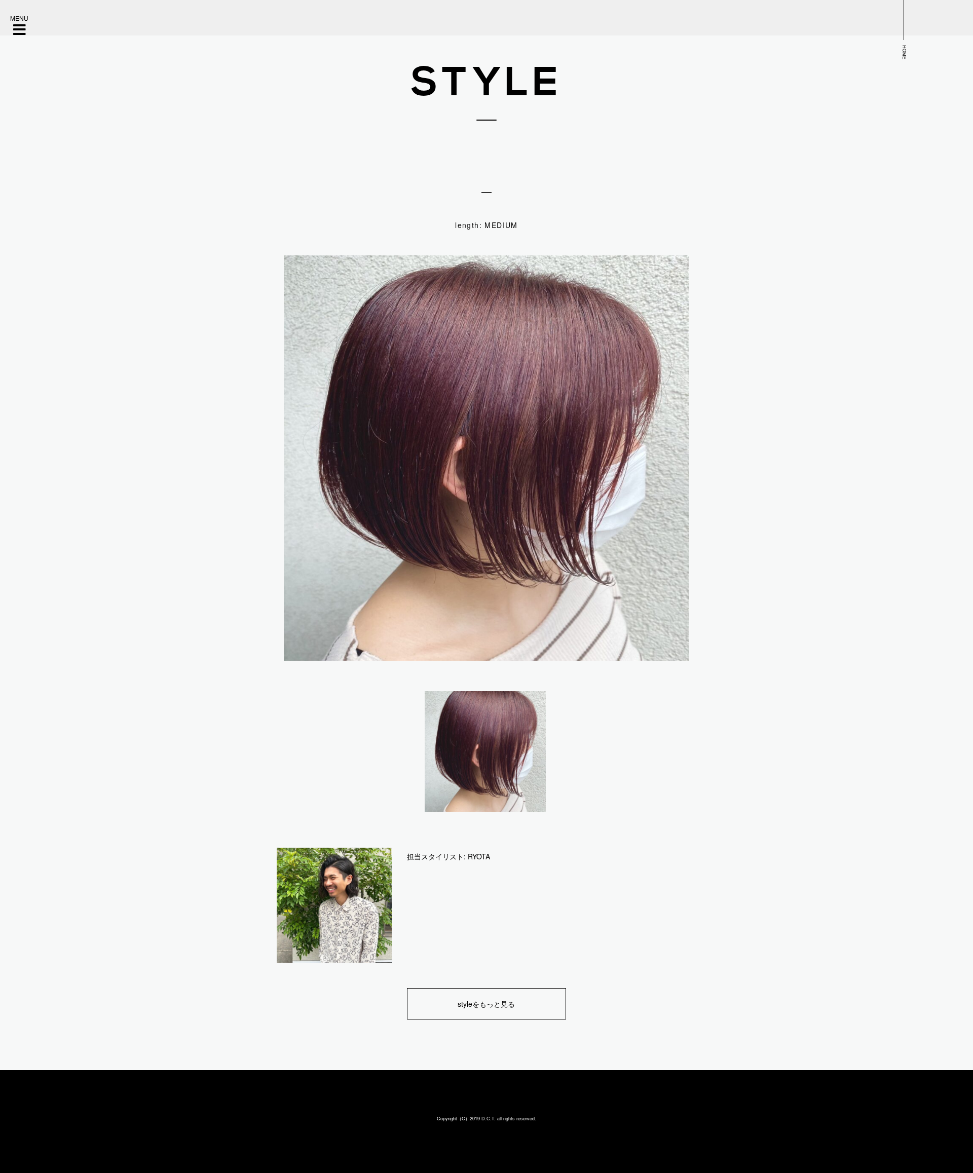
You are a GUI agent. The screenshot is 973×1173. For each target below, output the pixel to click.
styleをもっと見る (486, 1004)
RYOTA (479, 856)
